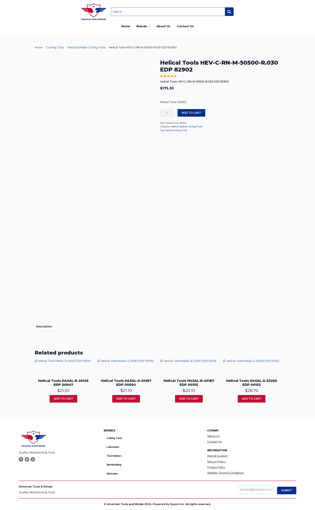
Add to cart (191, 112)
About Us (163, 26)
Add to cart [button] (63, 398)
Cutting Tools (55, 47)
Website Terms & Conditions (225, 472)
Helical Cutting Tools (176, 130)
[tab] (44, 327)
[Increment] (171, 112)
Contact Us (185, 26)
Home (125, 26)
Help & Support (217, 456)
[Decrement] (163, 112)
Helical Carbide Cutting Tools (86, 47)
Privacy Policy (216, 467)
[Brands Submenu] (150, 26)
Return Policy (216, 461)
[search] (229, 12)
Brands (141, 26)
